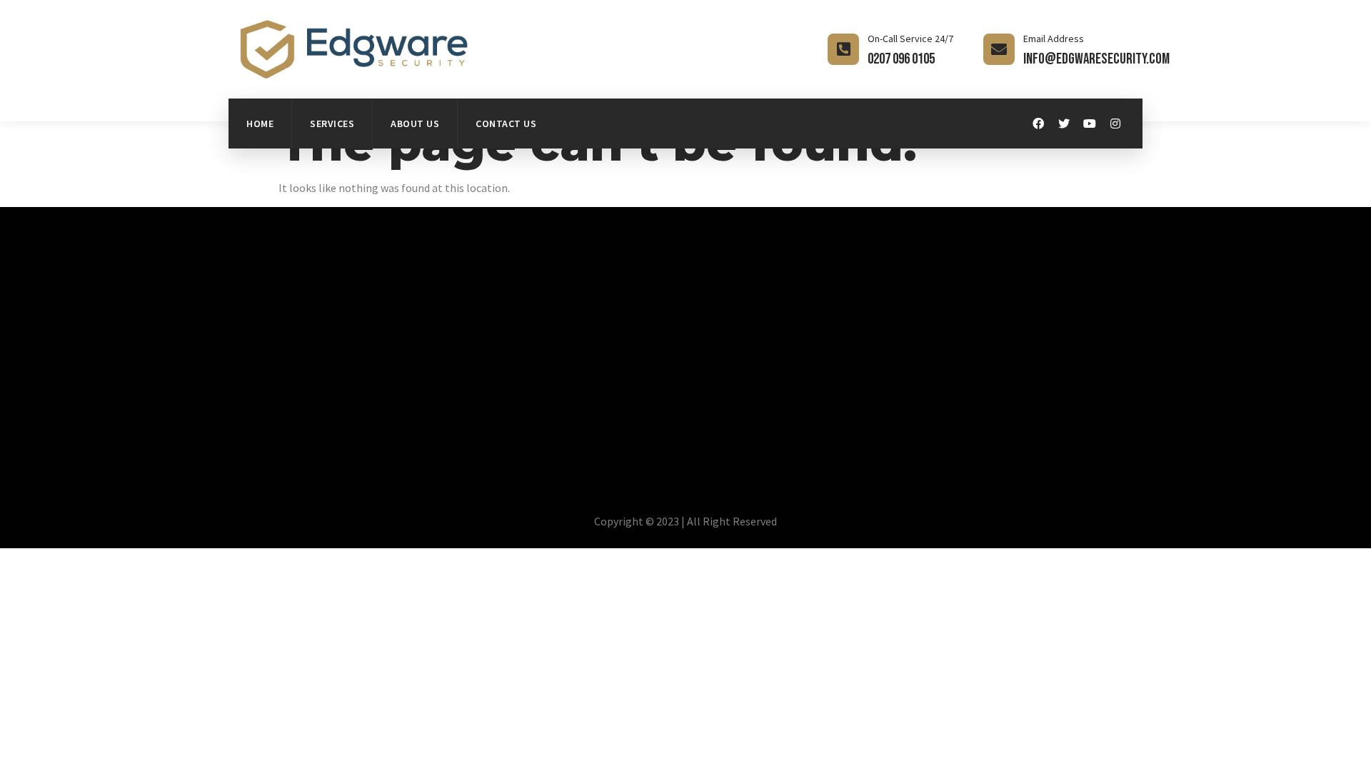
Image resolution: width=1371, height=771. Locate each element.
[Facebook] (1038, 123)
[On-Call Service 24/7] (843, 49)
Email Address (1053, 38)
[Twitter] (1064, 123)
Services (332, 123)
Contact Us (506, 123)
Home (259, 123)
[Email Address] (999, 49)
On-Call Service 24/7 (910, 38)
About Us (415, 123)
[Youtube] (1089, 123)
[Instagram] (1115, 123)
